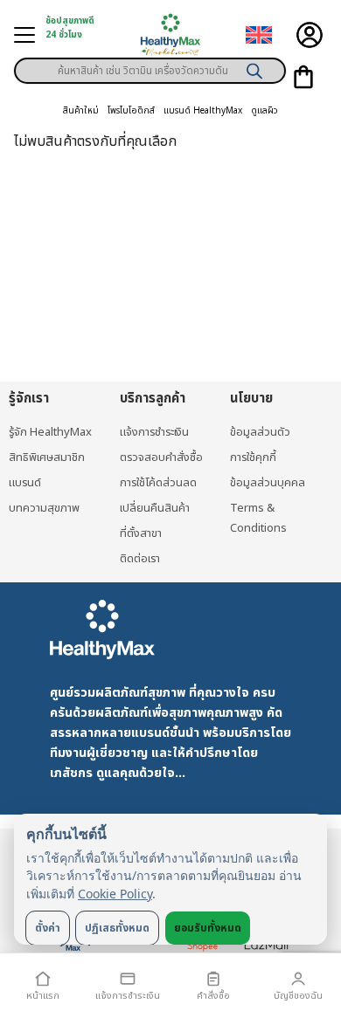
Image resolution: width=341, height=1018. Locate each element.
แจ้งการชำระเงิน (154, 432)
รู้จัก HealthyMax (50, 432)
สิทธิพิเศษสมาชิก (47, 457)
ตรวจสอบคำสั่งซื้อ (161, 457)
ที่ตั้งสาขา (141, 533)
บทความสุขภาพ (44, 508)
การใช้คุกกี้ (253, 457)
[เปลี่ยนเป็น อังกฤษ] (259, 35)
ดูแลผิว (264, 111)
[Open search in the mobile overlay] (149, 64)
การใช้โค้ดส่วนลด (158, 483)
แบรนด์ (25, 483)
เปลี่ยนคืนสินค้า (155, 508)
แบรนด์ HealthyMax (203, 111)
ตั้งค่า (47, 928)
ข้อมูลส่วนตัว (260, 432)
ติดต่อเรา (140, 558)
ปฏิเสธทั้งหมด (117, 928)
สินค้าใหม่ (81, 111)
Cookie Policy (115, 893)
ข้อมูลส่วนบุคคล (267, 483)
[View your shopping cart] (303, 77)
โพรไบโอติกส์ (131, 111)
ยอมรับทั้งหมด (207, 928)
